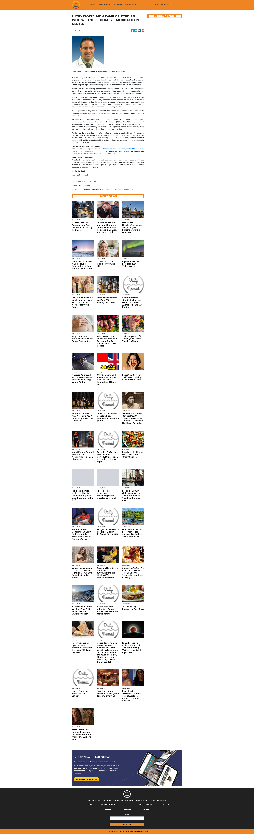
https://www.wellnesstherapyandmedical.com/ (96, 153)
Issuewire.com (108, 77)
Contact (165, 804)
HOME (92, 5)
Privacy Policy (108, 804)
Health (108, 809)
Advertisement (146, 804)
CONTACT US (130, 5)
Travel (146, 809)
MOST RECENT (104, 5)
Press (127, 804)
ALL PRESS (118, 5)
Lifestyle (127, 809)
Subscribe (127, 824)
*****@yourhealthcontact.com (84, 181)
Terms (89, 804)
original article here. (125, 189)
